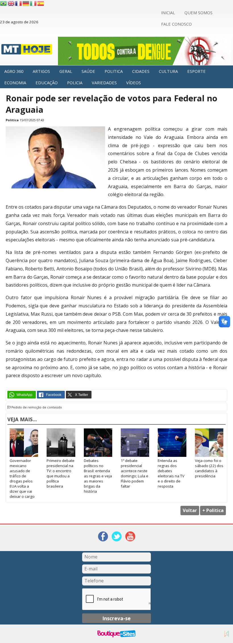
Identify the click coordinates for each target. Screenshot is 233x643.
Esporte (196, 71)
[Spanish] (41, 3)
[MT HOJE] (27, 51)
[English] (11, 3)
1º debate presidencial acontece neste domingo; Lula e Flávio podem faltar (134, 473)
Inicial (168, 12)
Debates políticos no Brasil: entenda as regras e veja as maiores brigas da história (98, 476)
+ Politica (213, 510)
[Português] (3, 3)
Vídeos (133, 82)
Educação (47, 82)
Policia (74, 82)
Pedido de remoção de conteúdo (36, 407)
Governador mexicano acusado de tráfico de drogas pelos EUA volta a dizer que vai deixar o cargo (22, 478)
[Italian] (33, 3)
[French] (18, 3)
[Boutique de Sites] (116, 633)
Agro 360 (13, 71)
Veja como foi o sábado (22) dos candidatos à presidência (209, 468)
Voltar (190, 510)
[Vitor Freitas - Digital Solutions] (226, 633)
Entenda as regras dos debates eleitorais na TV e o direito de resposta (171, 473)
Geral (65, 71)
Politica (114, 71)
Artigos (41, 71)
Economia (15, 82)
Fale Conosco (176, 24)
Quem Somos (198, 12)
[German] (26, 3)
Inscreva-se (116, 618)
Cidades (140, 71)
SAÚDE (88, 71)
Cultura (168, 71)
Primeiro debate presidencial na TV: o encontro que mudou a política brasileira (60, 473)
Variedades (104, 82)
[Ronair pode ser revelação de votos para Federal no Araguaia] (55, 187)
